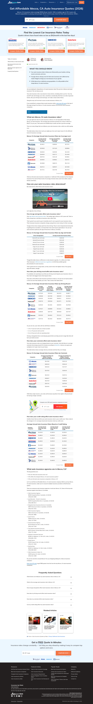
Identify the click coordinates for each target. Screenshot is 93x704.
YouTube (19, 696)
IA (34, 688)
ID (31, 688)
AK (13, 688)
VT (15, 690)
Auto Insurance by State (16, 678)
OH (69, 688)
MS (50, 688)
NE (55, 688)
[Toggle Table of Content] (37, 112)
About (61, 2)
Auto (36, 2)
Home (29, 636)
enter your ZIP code (61, 103)
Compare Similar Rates (17, 51)
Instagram (21, 696)
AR (16, 688)
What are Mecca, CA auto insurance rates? (16, 61)
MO (52, 688)
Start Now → (69, 173)
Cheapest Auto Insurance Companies (20, 674)
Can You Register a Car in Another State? (39, 676)
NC (65, 688)
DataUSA (57, 345)
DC (23, 688)
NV (57, 688)
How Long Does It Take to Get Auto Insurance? (59, 680)
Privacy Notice (74, 674)
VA (16, 690)
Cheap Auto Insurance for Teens (58, 671)
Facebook (12, 696)
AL (11, 688)
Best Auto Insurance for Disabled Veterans (59, 677)
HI (29, 688)
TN (80, 688)
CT (21, 688)
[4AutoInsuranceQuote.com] (14, 2)
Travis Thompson (48, 60)
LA (39, 688)
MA (45, 688)
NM (62, 688)
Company (74, 667)
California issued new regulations (43, 262)
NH (59, 688)
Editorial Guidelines (75, 671)
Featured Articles (36, 667)
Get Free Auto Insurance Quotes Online (20, 669)
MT (53, 688)
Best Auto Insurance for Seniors (58, 669)
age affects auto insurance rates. (37, 216)
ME (41, 688)
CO (20, 688)
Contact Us (73, 678)
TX (11, 690)
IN (33, 688)
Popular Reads (55, 667)
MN (48, 688)
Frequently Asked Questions (13, 71)
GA (28, 688)
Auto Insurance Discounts (37, 671)
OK (71, 688)
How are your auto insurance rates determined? (14, 65)
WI (22, 690)
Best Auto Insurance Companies (18, 671)
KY (37, 688)
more (22, 45)
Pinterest (17, 696)
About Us (73, 669)
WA (18, 690)
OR (72, 688)
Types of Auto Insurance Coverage (39, 669)
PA (74, 688)
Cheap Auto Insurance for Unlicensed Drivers (60, 674)
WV (21, 690)
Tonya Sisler (33, 60)
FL (26, 688)
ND (67, 688)
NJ (60, 688)
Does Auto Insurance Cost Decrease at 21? (40, 679)
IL (32, 688)
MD (43, 688)
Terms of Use (66, 22)
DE (25, 688)
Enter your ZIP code (32, 563)
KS (36, 688)
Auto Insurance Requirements (38, 674)
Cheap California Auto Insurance (57, 636)
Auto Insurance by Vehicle (17, 676)
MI (46, 688)
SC (77, 688)
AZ (15, 688)
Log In (81, 2)
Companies (43, 2)
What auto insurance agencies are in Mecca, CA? (15, 68)
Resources (51, 2)
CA (18, 688)
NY (64, 688)
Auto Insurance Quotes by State (40, 636)
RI (75, 688)
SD (79, 688)
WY (24, 690)
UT (13, 690)
